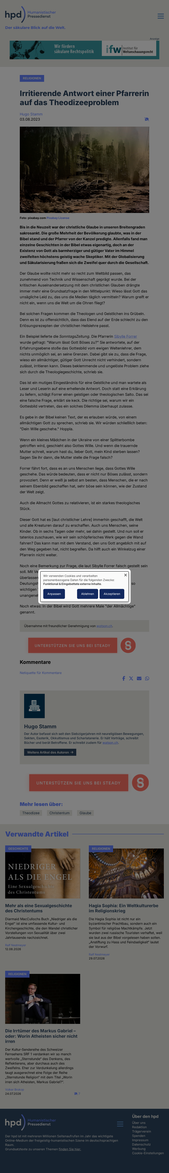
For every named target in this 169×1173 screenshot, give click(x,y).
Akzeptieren (112, 593)
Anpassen (54, 593)
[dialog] (84, 586)
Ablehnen (87, 593)
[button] (161, 18)
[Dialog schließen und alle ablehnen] (125, 573)
